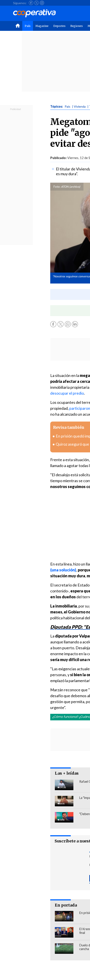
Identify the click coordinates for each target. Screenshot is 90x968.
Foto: (57, 186)
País (28, 26)
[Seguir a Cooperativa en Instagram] (42, 3)
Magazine (41, 26)
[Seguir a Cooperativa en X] (36, 3)
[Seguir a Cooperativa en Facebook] (31, 3)
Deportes (59, 26)
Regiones (76, 26)
